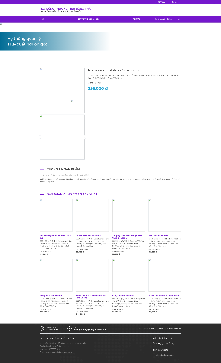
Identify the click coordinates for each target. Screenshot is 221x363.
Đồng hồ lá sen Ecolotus (52, 296)
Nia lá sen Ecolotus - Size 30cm (163, 296)
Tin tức (136, 19)
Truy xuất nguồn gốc (88, 19)
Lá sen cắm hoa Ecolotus (88, 236)
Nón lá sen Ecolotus (158, 236)
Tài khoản (176, 2)
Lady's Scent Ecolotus (123, 296)
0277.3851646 (163, 2)
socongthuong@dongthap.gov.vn (89, 329)
